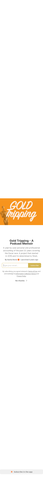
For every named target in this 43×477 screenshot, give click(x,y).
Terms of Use (32, 271)
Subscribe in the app (23, 472)
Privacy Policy (21, 276)
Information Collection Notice (26, 274)
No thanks (19, 280)
